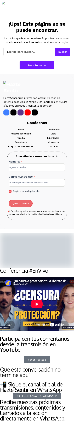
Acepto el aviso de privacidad (26, 191)
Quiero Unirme (21, 203)
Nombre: (15, 161)
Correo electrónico (22, 176)
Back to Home (37, 65)
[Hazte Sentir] (12, 8)
